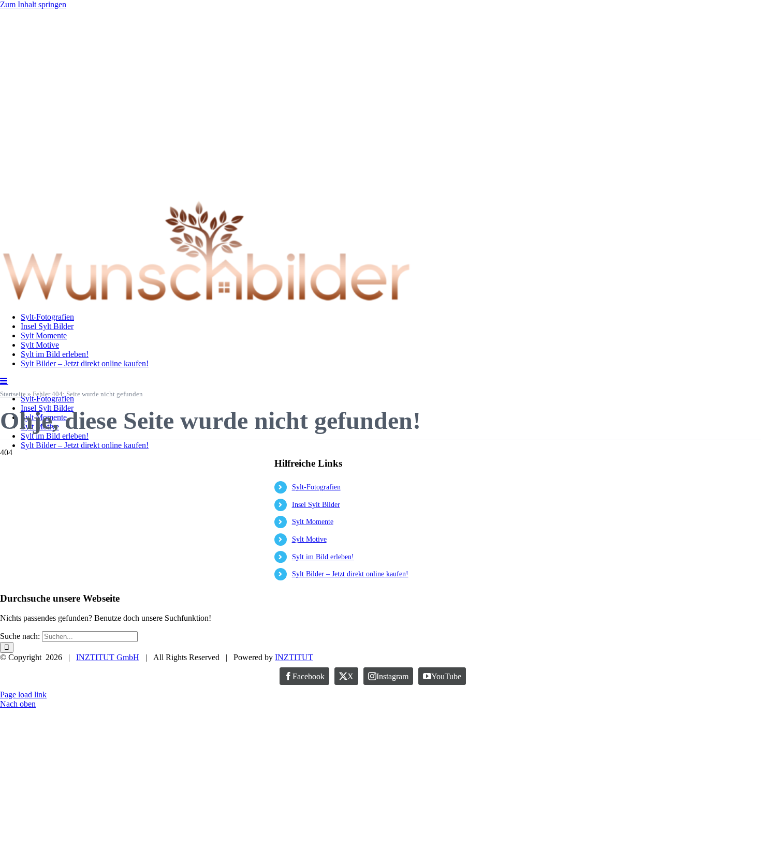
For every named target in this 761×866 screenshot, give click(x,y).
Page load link (23, 694)
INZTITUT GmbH (107, 657)
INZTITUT (294, 657)
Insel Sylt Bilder (316, 505)
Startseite (13, 394)
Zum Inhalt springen (33, 4)
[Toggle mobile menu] (4, 381)
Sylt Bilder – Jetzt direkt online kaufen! (350, 574)
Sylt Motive (309, 539)
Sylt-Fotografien (316, 487)
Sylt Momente (312, 522)
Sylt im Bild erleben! (323, 557)
